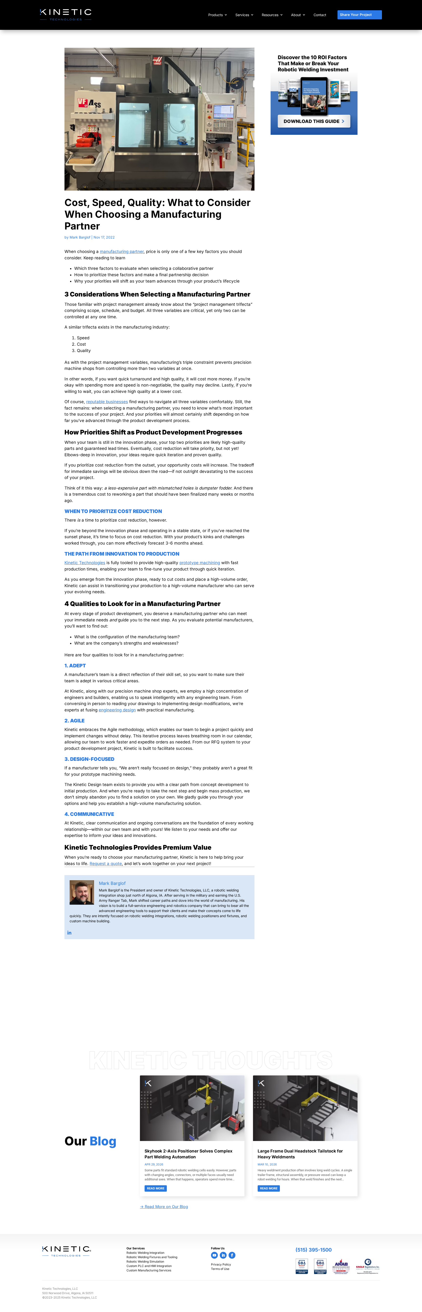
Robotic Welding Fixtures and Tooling (152, 1257)
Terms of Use (220, 1269)
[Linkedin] (69, 932)
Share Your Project (356, 14)
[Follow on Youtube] (214, 1255)
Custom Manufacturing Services (149, 1270)
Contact (320, 15)
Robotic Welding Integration (145, 1253)
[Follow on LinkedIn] (223, 1255)
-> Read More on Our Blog (164, 1206)
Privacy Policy (221, 1264)
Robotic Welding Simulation (145, 1261)
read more (155, 1188)
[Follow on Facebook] (232, 1255)
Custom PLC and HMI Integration (149, 1266)
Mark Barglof (80, 237)
